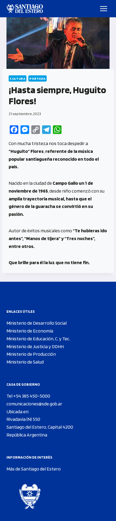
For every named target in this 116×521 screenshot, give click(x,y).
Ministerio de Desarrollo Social (36, 323)
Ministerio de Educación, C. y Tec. (38, 338)
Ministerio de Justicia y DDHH (35, 346)
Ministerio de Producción (31, 354)
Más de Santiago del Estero (33, 469)
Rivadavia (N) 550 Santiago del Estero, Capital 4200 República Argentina (39, 427)
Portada (37, 78)
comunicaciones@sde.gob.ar (34, 403)
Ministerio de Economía (29, 331)
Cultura (17, 78)
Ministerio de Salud (25, 362)
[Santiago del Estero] (24, 8)
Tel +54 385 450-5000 (28, 396)
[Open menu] (104, 8)
